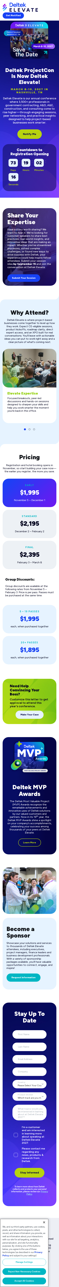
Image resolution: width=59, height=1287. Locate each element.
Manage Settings (24, 1262)
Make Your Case (29, 714)
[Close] (44, 1222)
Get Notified (13, 15)
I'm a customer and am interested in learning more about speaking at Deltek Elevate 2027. (33, 1135)
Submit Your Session (24, 278)
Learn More (29, 842)
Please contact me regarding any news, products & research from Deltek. (33, 1155)
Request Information (23, 977)
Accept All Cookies (24, 1281)
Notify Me (29, 134)
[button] (25, 429)
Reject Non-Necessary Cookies (24, 1271)
